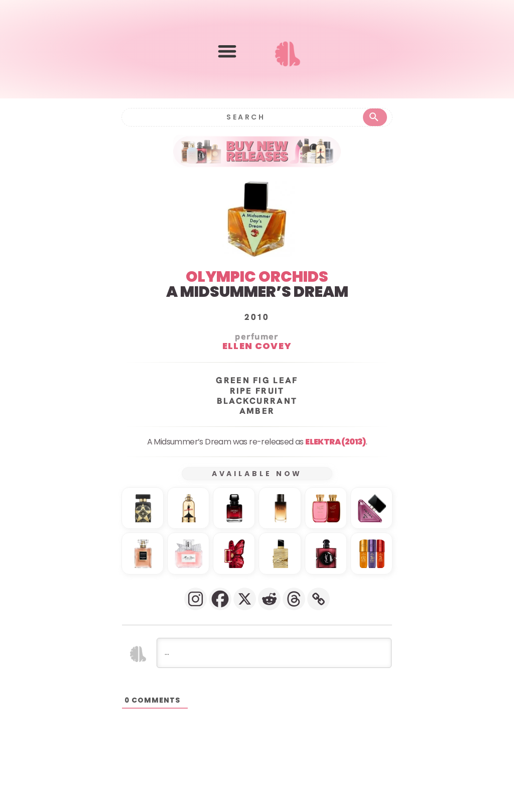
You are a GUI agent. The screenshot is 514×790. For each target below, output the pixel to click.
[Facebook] (220, 599)
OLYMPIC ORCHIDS (257, 276)
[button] (227, 51)
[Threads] (294, 599)
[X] (244, 599)
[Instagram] (195, 599)
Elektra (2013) (335, 441)
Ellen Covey (257, 346)
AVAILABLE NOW (257, 474)
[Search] (375, 117)
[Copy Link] (318, 599)
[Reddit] (269, 599)
